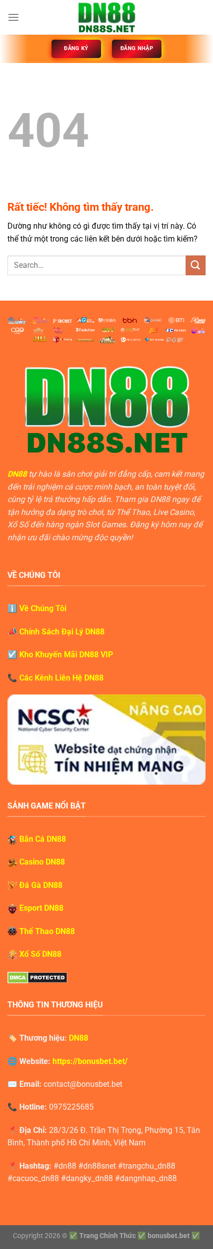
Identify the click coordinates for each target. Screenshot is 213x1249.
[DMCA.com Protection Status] (37, 977)
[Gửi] (196, 265)
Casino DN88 (42, 862)
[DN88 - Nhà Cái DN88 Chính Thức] (106, 17)
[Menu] (13, 17)
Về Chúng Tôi (42, 608)
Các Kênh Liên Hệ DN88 (61, 678)
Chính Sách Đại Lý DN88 (62, 631)
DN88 (17, 474)
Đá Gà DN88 (40, 885)
